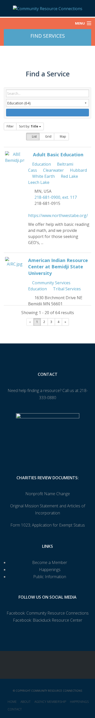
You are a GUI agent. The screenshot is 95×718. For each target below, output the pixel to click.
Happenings (50, 569)
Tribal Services (66, 289)
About (26, 702)
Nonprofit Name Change (47, 493)
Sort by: (28, 126)
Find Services (47, 35)
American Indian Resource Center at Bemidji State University (58, 266)
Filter (10, 126)
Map (62, 136)
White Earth (43, 176)
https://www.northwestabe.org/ (58, 215)
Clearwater (53, 170)
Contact (15, 709)
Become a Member (49, 562)
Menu (80, 23)
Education (41, 164)
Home (12, 702)
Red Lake (69, 176)
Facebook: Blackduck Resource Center (47, 620)
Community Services (50, 283)
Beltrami (64, 164)
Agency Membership (50, 702)
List (34, 136)
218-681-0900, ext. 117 (55, 197)
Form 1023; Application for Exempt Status (47, 525)
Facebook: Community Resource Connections (48, 613)
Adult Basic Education (58, 154)
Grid (47, 136)
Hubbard (78, 170)
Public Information (49, 576)
